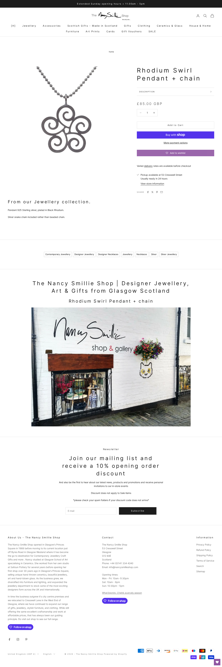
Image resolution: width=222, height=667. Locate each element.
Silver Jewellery (169, 254)
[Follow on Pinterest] (26, 639)
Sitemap (200, 571)
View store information (152, 183)
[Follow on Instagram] (18, 639)
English (47, 654)
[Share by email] (161, 192)
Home (111, 51)
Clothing (144, 25)
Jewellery (29, 25)
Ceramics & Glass (170, 25)
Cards (110, 31)
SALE (152, 31)
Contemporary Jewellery (57, 254)
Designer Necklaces (108, 254)
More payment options (176, 142)
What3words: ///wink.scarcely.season (122, 592)
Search (200, 566)
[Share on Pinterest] (157, 192)
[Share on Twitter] (152, 192)
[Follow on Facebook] (9, 639)
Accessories (52, 25)
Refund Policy (203, 550)
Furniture (72, 31)
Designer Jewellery (84, 254)
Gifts (127, 25)
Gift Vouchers (132, 31)
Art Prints (93, 31)
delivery (148, 166)
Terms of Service (205, 560)
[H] (13, 25)
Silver (154, 254)
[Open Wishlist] (217, 662)
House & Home (200, 25)
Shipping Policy (204, 555)
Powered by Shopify (115, 654)
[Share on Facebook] (148, 192)
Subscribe (137, 510)
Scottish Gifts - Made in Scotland (92, 25)
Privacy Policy (203, 544)
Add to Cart (175, 125)
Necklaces (142, 254)
